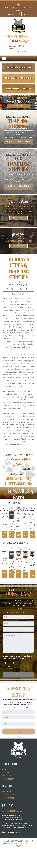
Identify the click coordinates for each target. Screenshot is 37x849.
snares (21, 363)
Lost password (8, 798)
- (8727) (18, 46)
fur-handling (25, 369)
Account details (9, 795)
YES (7, 663)
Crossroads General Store (18, 78)
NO (15, 663)
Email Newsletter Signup (18, 88)
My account (7, 792)
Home (7, 8)
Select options (19, 534)
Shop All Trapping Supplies (18, 141)
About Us (16, 8)
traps (16, 363)
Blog (18, 11)
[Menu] (4, 58)
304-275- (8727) (12, 811)
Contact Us (27, 8)
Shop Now (18, 106)
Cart (27, 14)
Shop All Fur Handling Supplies (18, 187)
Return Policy (8, 779)
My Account (15, 14)
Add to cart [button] (4, 534)
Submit (18, 675)
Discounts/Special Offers (18, 67)
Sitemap (23, 844)
